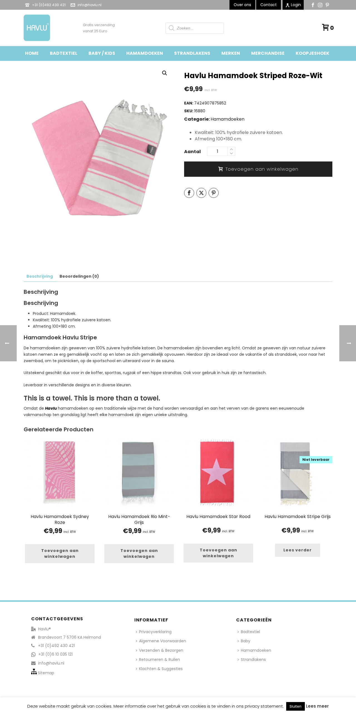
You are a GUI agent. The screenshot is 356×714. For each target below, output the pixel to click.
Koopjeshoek (312, 53)
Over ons (242, 5)
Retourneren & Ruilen (159, 659)
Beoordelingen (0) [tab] (79, 276)
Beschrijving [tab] (39, 276)
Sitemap (46, 672)
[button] (165, 73)
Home (32, 53)
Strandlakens (192, 53)
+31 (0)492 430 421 (49, 5)
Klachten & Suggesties (161, 668)
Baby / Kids (101, 53)
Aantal (192, 151)
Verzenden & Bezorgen (161, 650)
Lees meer (317, 706)
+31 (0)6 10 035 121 (55, 654)
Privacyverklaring (155, 632)
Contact (268, 5)
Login (296, 5)
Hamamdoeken (144, 53)
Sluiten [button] (295, 706)
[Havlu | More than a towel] (34, 28)
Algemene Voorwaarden (162, 641)
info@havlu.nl (90, 5)
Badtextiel (63, 53)
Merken (230, 53)
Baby (245, 641)
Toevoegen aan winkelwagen (262, 169)
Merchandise (268, 53)
